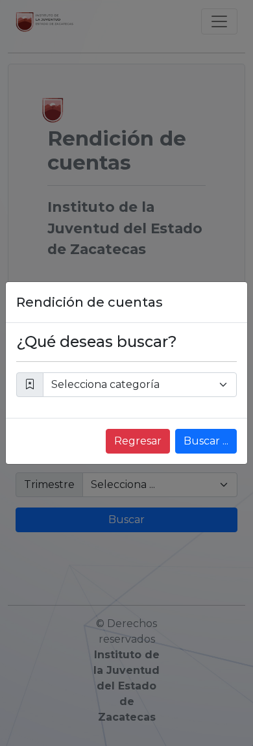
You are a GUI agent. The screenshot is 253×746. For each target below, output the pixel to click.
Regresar (138, 441)
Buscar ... (206, 441)
